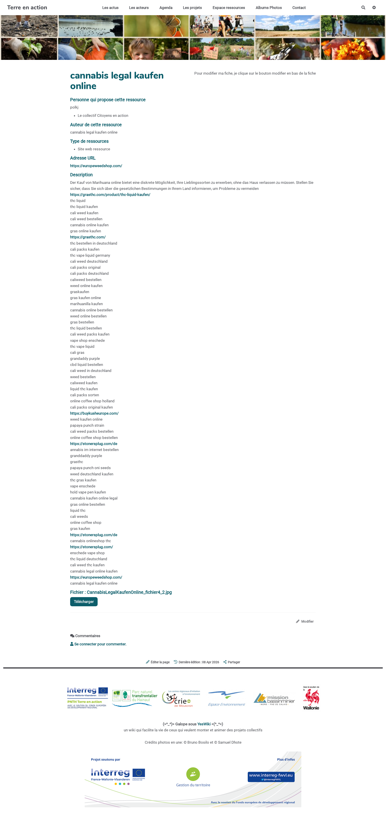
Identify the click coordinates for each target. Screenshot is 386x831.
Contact (299, 7)
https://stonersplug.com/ (91, 547)
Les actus (110, 7)
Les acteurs (139, 7)
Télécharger (84, 601)
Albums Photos (269, 7)
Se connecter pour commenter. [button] (99, 644)
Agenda (165, 7)
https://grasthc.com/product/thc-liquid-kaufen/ (110, 194)
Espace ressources (229, 7)
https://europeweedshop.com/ (96, 166)
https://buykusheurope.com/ (94, 413)
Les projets (192, 7)
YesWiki (204, 724)
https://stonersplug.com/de (93, 443)
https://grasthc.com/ (88, 237)
